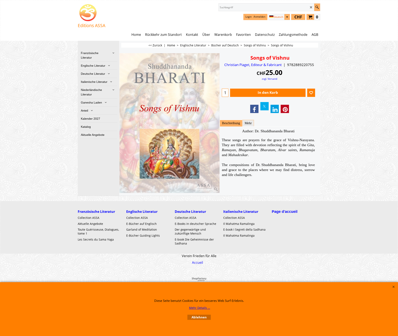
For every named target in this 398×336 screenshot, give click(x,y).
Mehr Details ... (199, 308)
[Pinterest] (285, 109)
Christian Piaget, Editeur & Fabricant (253, 64)
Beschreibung (231, 123)
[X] (264, 106)
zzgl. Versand (269, 78)
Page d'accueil (284, 212)
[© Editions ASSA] (91, 12)
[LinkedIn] (275, 109)
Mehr (248, 123)
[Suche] (317, 7)
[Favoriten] (311, 93)
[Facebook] (254, 109)
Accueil (197, 262)
